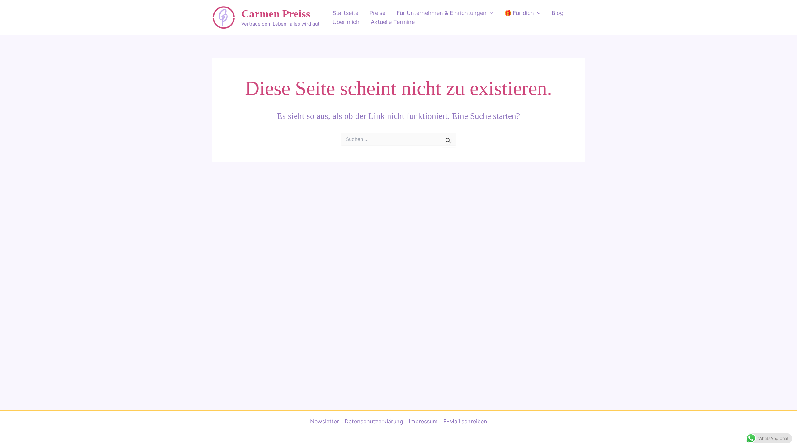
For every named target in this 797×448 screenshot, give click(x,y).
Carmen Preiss (275, 14)
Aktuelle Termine (393, 22)
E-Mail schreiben (465, 421)
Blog (558, 13)
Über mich (346, 22)
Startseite (345, 13)
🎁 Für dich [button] (519, 13)
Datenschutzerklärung (374, 421)
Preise (377, 13)
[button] (490, 13)
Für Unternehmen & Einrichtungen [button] (442, 13)
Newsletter (324, 421)
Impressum (423, 421)
